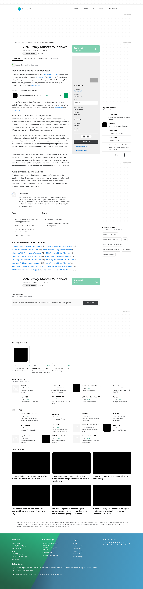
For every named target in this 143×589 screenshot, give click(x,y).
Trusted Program (30, 53)
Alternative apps (81, 150)
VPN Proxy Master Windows (44, 47)
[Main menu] (13, 9)
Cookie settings (77, 556)
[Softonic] (25, 9)
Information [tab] (17, 58)
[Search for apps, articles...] (122, 9)
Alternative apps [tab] (29, 58)
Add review (86, 141)
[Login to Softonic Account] (130, 9)
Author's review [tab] (42, 58)
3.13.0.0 (77, 102)
